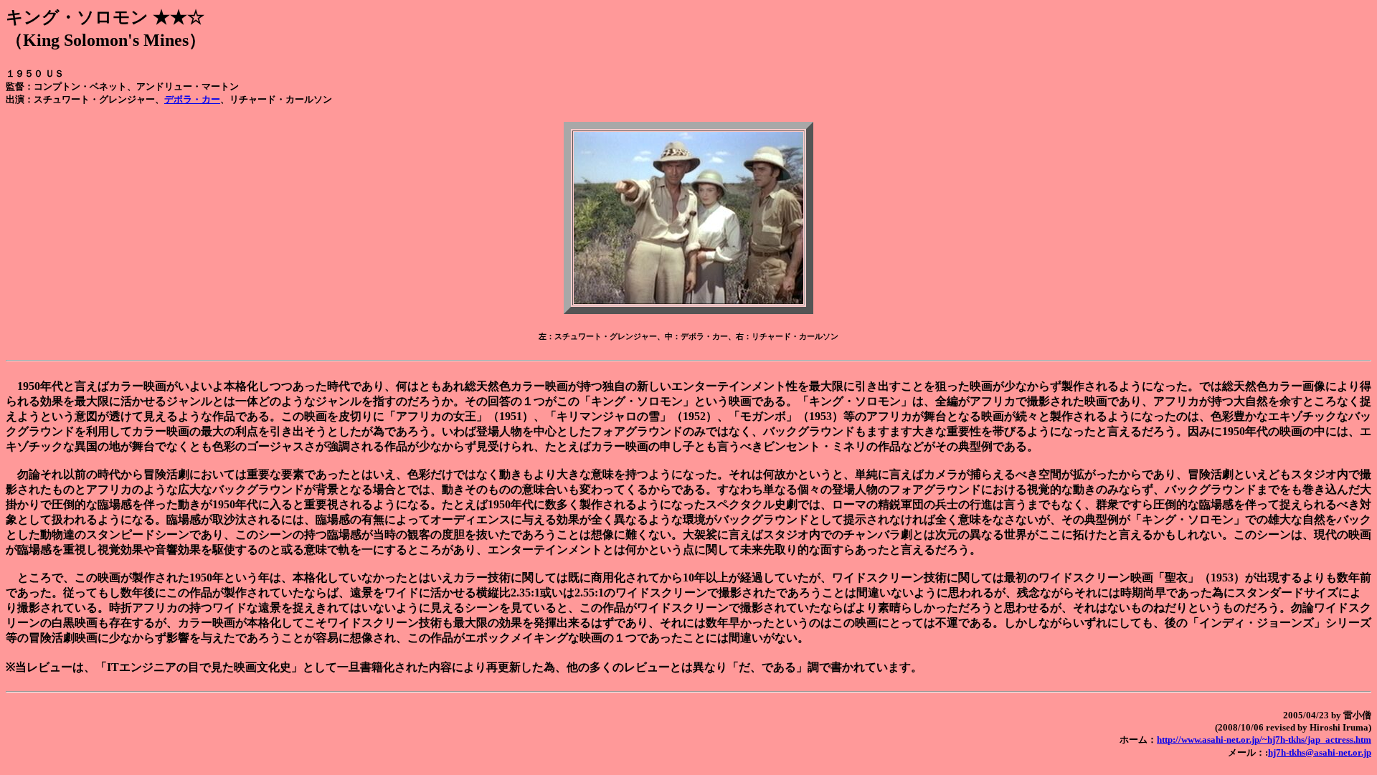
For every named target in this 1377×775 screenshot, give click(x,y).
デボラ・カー (192, 99)
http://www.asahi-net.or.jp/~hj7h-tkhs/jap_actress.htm (1264, 739)
